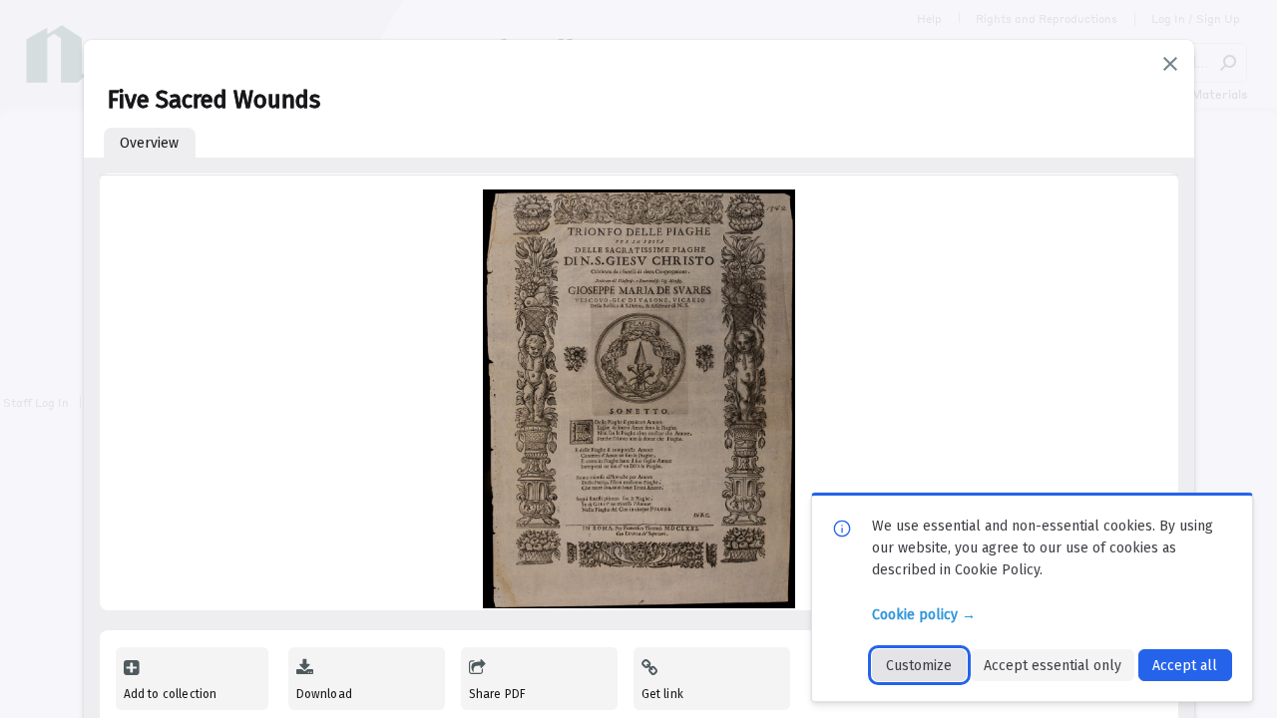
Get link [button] (662, 694)
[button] (1170, 64)
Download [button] (324, 694)
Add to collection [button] (170, 694)
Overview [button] (149, 143)
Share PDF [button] (498, 694)
